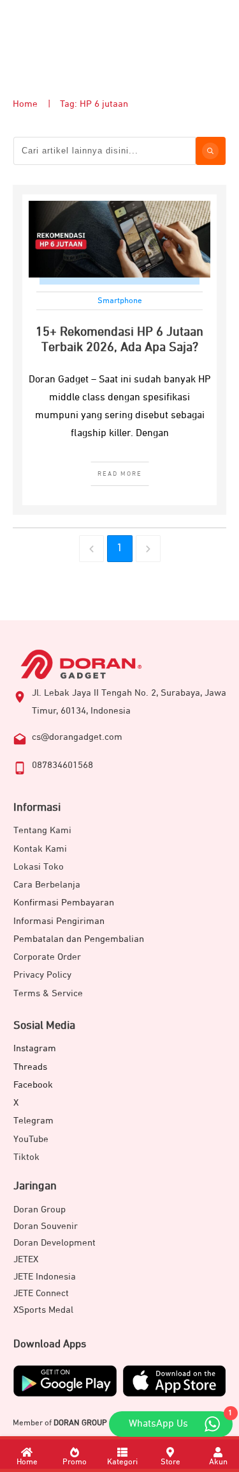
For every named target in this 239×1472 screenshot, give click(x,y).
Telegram (33, 1120)
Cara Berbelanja (46, 884)
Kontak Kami (40, 849)
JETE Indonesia (44, 1276)
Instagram (34, 1048)
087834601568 (62, 765)
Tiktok (26, 1157)
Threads (30, 1067)
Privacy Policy (42, 975)
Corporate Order (47, 957)
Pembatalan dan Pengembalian (78, 939)
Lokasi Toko (38, 867)
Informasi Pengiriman (59, 921)
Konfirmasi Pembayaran (63, 902)
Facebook (33, 1085)
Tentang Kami (42, 830)
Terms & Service (48, 993)
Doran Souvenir (45, 1226)
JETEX (25, 1259)
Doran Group (39, 1209)
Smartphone (120, 301)
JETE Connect (41, 1293)
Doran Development (54, 1243)
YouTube (30, 1139)
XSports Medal (43, 1310)
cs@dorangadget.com (77, 737)
